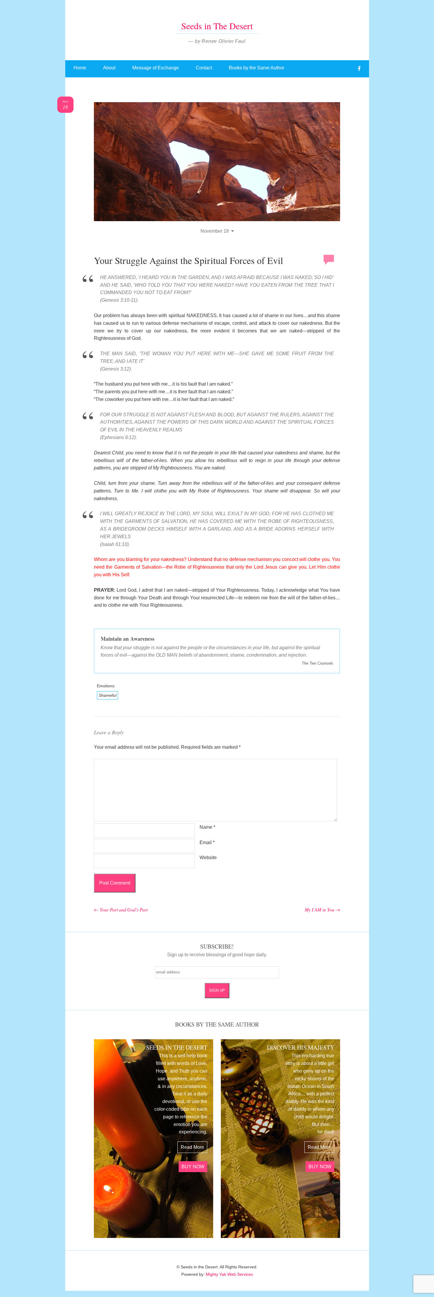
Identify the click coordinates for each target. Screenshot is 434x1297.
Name (207, 827)
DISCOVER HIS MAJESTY (300, 1047)
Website (208, 857)
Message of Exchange (155, 67)
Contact (204, 67)
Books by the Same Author (256, 67)
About (109, 67)
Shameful (107, 695)
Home (80, 67)
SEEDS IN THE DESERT (176, 1047)
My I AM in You (322, 909)
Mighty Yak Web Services (229, 1274)
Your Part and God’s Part (121, 909)
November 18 (214, 231)
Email (207, 842)
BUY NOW (193, 1166)
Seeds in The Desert (217, 26)
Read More (192, 1147)
